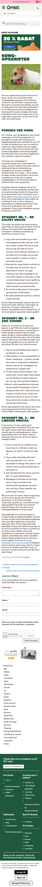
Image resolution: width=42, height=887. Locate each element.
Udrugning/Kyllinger (12, 731)
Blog (7, 822)
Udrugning (29, 845)
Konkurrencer (10, 703)
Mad (6, 709)
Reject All (21, 878)
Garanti (28, 798)
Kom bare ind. (29, 857)
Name (5, 600)
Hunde (27, 557)
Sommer (7, 725)
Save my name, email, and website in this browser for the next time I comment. (20, 623)
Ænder (7, 672)
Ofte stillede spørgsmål (30, 787)
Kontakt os (29, 782)
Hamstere (8, 678)
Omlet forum (11, 819)
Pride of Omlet (10, 722)
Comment (7, 587)
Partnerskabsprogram (13, 832)
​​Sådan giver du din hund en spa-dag (22, 571)
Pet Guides (28, 825)
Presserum (10, 789)
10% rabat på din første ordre (21, 1)
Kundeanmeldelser (12, 786)
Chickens (28, 822)
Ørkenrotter (9, 719)
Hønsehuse (8, 684)
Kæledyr (7, 700)
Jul (5, 691)
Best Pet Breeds (30, 814)
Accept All (21, 872)
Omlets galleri (11, 826)
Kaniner (7, 694)
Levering (28, 792)
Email (5, 610)
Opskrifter (8, 715)
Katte (6, 697)
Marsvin (7, 712)
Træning (7, 728)
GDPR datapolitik (9, 794)
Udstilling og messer (12, 734)
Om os (8, 780)
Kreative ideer (10, 706)
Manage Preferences (21, 883)
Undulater (8, 741)
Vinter (6, 744)
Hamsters (28, 833)
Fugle (6, 675)
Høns (6, 681)
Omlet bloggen (9, 32)
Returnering (29, 795)
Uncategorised (10, 737)
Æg (5, 669)
